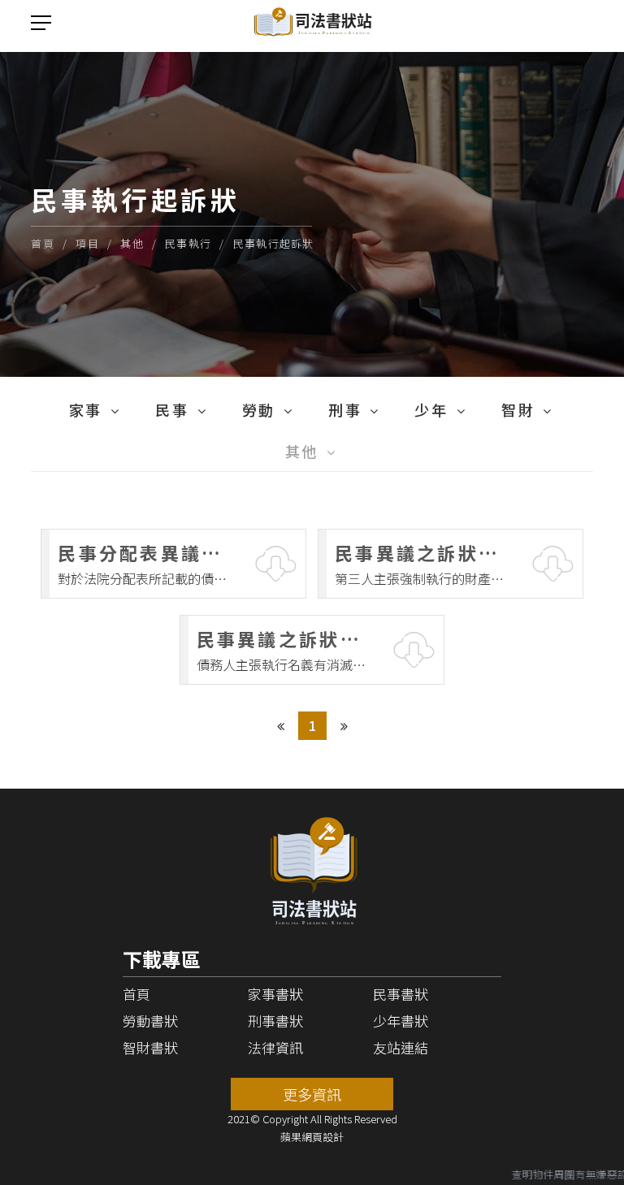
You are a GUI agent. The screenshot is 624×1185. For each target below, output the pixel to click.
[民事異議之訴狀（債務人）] (312, 650)
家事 (85, 409)
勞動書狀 (150, 1020)
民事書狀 (400, 994)
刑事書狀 (275, 1020)
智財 (518, 409)
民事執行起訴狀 (273, 243)
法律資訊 (275, 1047)
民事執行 (188, 243)
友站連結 (400, 1047)
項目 (87, 243)
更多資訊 (312, 1094)
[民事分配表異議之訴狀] (173, 564)
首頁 (42, 243)
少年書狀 (400, 1020)
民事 (171, 409)
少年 (431, 409)
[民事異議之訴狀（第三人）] (450, 564)
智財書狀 (150, 1047)
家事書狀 (275, 994)
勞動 (258, 409)
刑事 (345, 409)
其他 (132, 243)
